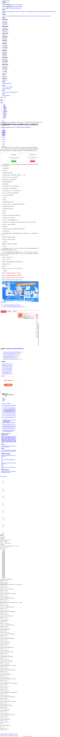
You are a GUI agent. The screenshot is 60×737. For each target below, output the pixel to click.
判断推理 (11, 459)
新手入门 (24, 11)
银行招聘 (4, 112)
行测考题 (2, 471)
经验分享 (4, 456)
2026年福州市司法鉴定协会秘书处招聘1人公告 (10, 356)
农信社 (10, 8)
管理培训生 (7, 88)
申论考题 (5, 471)
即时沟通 (47, 11)
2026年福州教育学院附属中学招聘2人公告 (9, 357)
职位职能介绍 (7, 451)
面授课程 (44, 11)
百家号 (10, 92)
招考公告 (3, 125)
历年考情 (10, 451)
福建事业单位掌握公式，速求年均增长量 (9, 430)
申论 (2, 461)
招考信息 (27, 11)
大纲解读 (8, 450)
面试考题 (8, 471)
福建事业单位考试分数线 (5, 441)
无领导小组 (9, 467)
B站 (3, 92)
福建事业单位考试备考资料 (5, 453)
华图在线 (34, 11)
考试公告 (22, 122)
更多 (10, 88)
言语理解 (5, 459)
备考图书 (3, 130)
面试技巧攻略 (13, 467)
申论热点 (17, 11)
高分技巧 (13, 11)
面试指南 (2, 467)
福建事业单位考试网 (20, 127)
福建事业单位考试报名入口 (11, 437)
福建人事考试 (7, 122)
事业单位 (4, 106)
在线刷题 (3, 133)
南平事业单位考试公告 (10, 348)
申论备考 (7, 11)
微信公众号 (16, 92)
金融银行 (7, 8)
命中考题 (9, 472)
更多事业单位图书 (37, 320)
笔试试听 (3, 83)
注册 (1, 99)
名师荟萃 (54, 11)
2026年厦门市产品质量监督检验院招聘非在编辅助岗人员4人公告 (14, 306)
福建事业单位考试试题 (5, 469)
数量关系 (8, 459)
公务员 (4, 104)
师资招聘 (3, 88)
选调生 (14, 6)
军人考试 (21, 4)
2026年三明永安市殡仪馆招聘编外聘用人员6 (9, 408)
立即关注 (5, 396)
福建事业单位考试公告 (4, 436)
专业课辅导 (7, 455)
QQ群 (26, 127)
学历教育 (20, 6)
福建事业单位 (5, 111)
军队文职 (3, 8)
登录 (5, 97)
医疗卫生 (4, 113)
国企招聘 (12, 8)
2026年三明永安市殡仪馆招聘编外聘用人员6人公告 (10, 353)
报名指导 (3, 451)
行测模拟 (11, 471)
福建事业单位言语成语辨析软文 (8, 431)
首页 (3, 120)
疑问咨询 (3, 131)
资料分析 (14, 459)
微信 (24, 127)
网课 (6, 21)
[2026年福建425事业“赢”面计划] (20, 291)
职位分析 (11, 450)
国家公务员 (4, 4)
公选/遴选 (17, 6)
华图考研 (16, 8)
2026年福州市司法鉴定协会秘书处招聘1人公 (9, 410)
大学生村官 (5, 114)
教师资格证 (5, 108)
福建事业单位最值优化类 (6, 421)
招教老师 (10, 83)
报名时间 (3, 127)
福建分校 (1, 102)
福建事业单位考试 (13, 122)
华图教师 (8, 95)
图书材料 (37, 11)
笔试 (3, 21)
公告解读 (5, 450)
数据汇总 (13, 451)
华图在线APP (4, 95)
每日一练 (13, 455)
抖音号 (5, 92)
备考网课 (3, 132)
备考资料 (30, 11)
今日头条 (7, 92)
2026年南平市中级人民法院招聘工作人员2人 (9, 409)
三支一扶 (14, 4)
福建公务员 (4, 6)
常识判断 (2, 459)
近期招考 (19, 8)
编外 (15, 348)
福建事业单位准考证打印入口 (11, 439)
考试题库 (40, 11)
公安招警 (17, 4)
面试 (4, 21)
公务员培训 (21, 11)
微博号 (13, 92)
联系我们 (3, 12)
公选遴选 (4, 110)
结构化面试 (5, 467)
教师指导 (10, 455)
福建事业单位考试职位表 (11, 436)
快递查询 (50, 11)
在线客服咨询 (14, 161)
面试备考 (10, 11)
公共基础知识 (3, 455)
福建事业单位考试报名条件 (11, 438)
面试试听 (6, 83)
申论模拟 (14, 471)
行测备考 (3, 11)
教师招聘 (4, 107)
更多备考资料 (32, 161)
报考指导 (2, 448)
